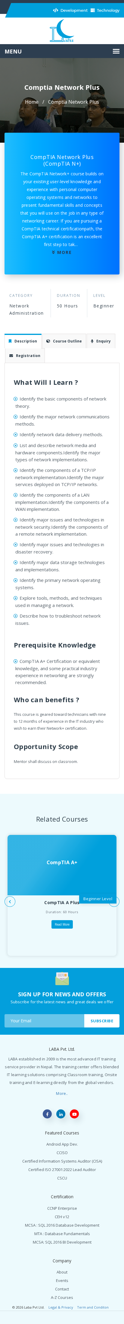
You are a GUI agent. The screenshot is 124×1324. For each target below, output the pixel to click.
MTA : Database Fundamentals (62, 1233)
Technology (107, 10)
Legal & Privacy (60, 1307)
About (62, 1272)
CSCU (62, 1178)
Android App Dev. (62, 1144)
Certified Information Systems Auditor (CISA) (62, 1161)
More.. (62, 1093)
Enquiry (103, 341)
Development (74, 10)
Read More (62, 924)
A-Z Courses (62, 1297)
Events (62, 1280)
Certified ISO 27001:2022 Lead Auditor (62, 1169)
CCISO (62, 1152)
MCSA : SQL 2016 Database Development (62, 1225)
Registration (28, 355)
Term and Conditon (93, 1307)
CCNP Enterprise (62, 1208)
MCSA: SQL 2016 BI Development (62, 1242)
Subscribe (102, 1021)
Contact (62, 1289)
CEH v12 (62, 1216)
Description (25, 341)
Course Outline (67, 341)
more (64, 252)
